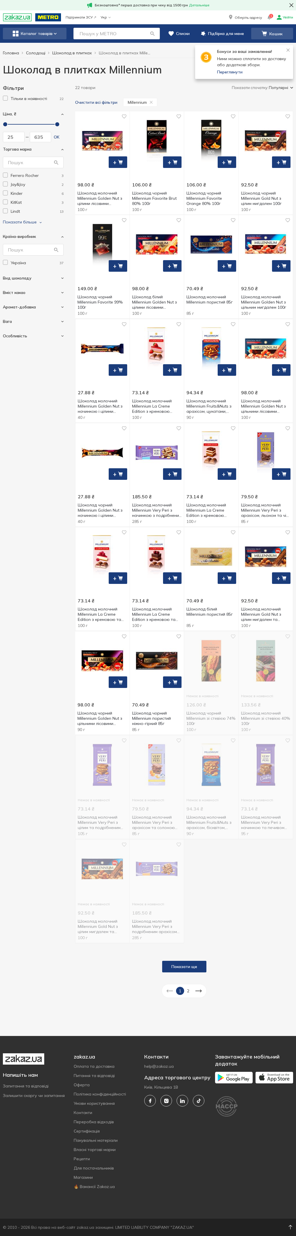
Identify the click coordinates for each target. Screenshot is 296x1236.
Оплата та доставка (94, 1066)
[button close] (291, 5)
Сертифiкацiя (87, 1131)
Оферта (82, 1084)
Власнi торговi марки (95, 1149)
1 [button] (180, 990)
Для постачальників (94, 1168)
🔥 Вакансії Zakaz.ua (94, 1186)
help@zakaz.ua (159, 1066)
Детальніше (199, 5)
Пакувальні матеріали (96, 1140)
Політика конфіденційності (100, 1094)
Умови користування (94, 1103)
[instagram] (166, 1101)
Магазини (83, 1177)
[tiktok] (198, 1101)
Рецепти (82, 1158)
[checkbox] (5, 98)
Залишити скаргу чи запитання (34, 1095)
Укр (104, 17)
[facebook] (150, 1101)
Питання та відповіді (94, 1075)
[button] (245, 17)
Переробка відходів (94, 1121)
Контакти (83, 1112)
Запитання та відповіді (26, 1086)
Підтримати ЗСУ (79, 17)
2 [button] (188, 990)
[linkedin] (182, 1101)
